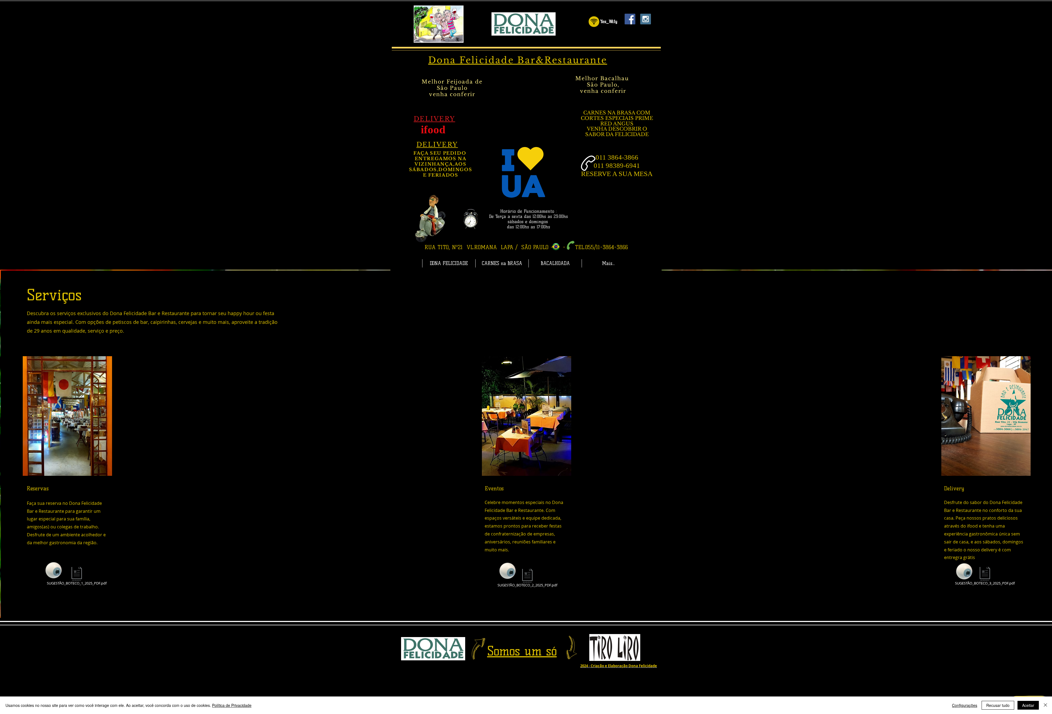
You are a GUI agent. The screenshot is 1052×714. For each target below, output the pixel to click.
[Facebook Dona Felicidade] (630, 19)
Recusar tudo (998, 705)
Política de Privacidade (231, 705)
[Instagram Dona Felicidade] (645, 19)
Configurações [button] (964, 705)
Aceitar (1028, 705)
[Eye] (54, 570)
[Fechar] (1045, 705)
